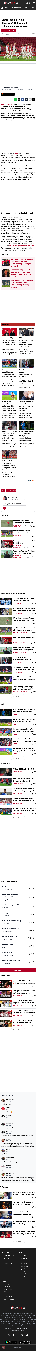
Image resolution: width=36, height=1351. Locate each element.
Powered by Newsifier (18, 1347)
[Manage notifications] (3, 1347)
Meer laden (18, 970)
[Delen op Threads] (19, 99)
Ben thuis (4, 1120)
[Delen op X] (26, 99)
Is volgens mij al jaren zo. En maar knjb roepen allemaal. (17, 1136)
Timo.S (8, 1149)
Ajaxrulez (8, 1115)
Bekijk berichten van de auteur (14, 504)
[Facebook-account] (13, 1335)
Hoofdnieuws (17, 603)
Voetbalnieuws (18, 771)
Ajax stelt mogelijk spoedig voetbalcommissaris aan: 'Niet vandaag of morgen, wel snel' (22, 262)
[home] (2, 8)
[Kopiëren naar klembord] (33, 99)
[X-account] (9, 1335)
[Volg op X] (4, 508)
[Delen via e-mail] (30, 99)
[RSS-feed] (22, 1335)
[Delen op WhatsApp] (15, 99)
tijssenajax (9, 1165)
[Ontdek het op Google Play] (11, 1342)
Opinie (15, 714)
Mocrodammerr (10, 1173)
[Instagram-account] (18, 1335)
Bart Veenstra (8, 33)
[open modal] (34, 2)
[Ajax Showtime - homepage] (11, 3)
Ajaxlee (8, 1139)
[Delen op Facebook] (22, 99)
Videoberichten (18, 986)
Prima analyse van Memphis (9, 1128)
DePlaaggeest (10, 1157)
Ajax (16, 153)
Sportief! (4, 1154)
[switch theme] (30, 2)
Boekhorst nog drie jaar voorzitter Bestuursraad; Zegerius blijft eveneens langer (21, 273)
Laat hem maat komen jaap (9, 1162)
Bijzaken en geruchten (9, 30)
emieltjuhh (8, 1107)
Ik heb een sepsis (6, 1104)
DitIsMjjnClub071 (10, 1123)
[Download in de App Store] (25, 1342)
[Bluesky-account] (27, 1335)
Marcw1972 (9, 1131)
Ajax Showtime (7, 104)
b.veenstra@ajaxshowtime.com (21, 246)
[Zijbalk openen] (2, 3)
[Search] (27, 3)
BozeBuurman (10, 1099)
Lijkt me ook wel (6, 1170)
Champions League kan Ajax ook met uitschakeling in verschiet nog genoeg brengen (22, 283)
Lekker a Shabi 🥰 (6, 1112)
